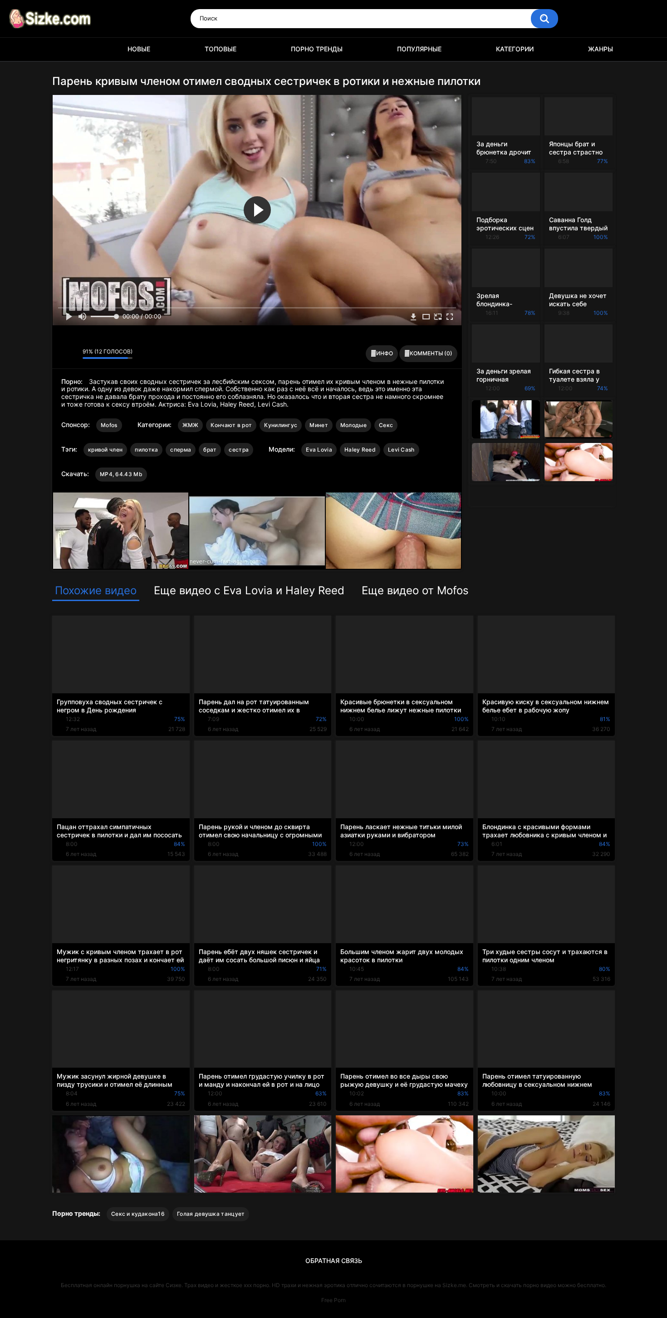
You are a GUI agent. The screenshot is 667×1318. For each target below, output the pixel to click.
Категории (515, 49)
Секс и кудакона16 (138, 1213)
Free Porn (333, 1300)
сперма (180, 449)
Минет (318, 425)
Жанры (600, 49)
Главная (63, 49)
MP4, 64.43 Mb (121, 474)
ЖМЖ (190, 425)
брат (209, 449)
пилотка (146, 449)
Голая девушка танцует (211, 1213)
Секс (386, 425)
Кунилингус (280, 425)
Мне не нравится (73, 353)
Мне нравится (61, 353)
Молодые (353, 425)
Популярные (419, 49)
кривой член (105, 449)
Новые (139, 49)
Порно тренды (317, 49)
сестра (239, 449)
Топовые (220, 49)
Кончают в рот (231, 425)
